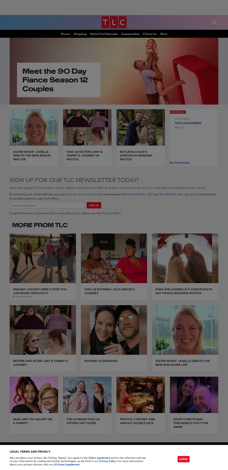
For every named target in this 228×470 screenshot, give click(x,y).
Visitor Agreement (99, 457)
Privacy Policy (107, 460)
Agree (183, 459)
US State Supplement (66, 464)
